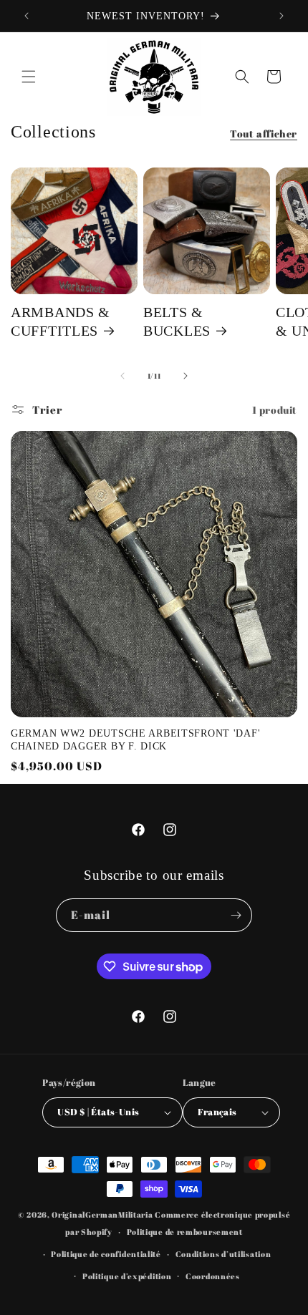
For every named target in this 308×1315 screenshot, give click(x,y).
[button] (28, 76)
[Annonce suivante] (281, 15)
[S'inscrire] (235, 915)
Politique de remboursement (185, 1231)
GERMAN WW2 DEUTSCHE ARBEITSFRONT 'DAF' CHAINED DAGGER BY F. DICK (135, 739)
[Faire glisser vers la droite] (185, 376)
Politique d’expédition (126, 1276)
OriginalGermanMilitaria (102, 1214)
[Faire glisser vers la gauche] (122, 376)
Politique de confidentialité (106, 1253)
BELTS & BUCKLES (177, 321)
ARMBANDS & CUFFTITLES (60, 321)
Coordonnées (213, 1276)
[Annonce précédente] (26, 15)
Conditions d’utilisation (223, 1253)
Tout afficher (263, 133)
